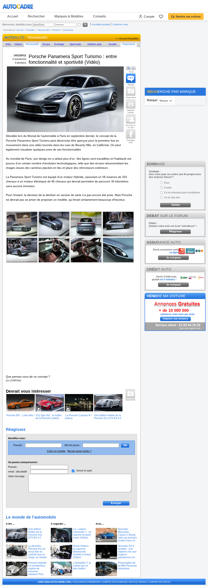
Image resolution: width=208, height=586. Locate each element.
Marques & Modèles (68, 16)
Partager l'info (131, 141)
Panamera (68, 30)
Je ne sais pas (172, 197)
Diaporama (128, 44)
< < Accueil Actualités (127, 38)
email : (17, 471)
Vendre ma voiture (188, 16)
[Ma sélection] (161, 16)
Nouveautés (44, 30)
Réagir (131, 84)
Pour (166, 182)
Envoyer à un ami (130, 126)
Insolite (113, 44)
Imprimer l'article (131, 111)
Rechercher (36, 16)
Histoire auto (95, 44)
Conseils (99, 16)
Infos (8, 44)
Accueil (12, 16)
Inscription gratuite (101, 24)
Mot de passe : (73, 445)
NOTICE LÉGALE (138, 582)
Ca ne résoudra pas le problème (182, 192)
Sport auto (75, 44)
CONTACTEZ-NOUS (159, 582)
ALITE (14, 37)
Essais (46, 44)
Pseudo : (18, 445)
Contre (168, 187)
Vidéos (18, 44)
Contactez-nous (120, 24)
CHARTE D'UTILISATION (114, 582)
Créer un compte (56, 451)
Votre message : (17, 476)
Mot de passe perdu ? (79, 451)
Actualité (30, 30)
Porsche (56, 30)
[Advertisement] (175, 59)
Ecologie (59, 44)
